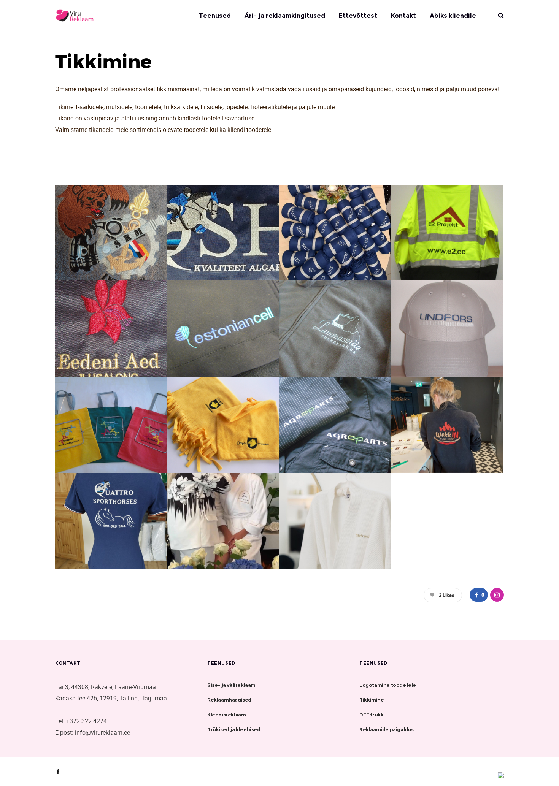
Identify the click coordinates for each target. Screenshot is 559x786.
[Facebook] (58, 771)
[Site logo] (81, 15)
